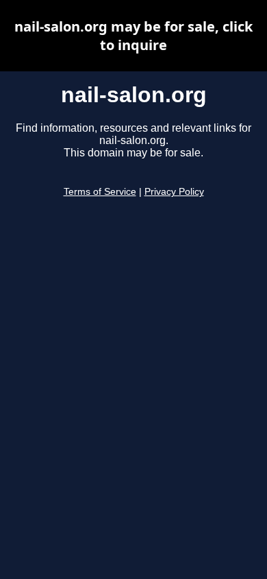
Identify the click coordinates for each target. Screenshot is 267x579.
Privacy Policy (174, 192)
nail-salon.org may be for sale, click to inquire (133, 35)
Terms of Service (100, 192)
